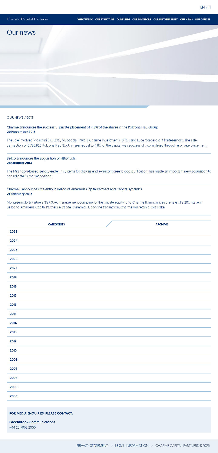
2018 (13, 286)
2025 (13, 231)
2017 (13, 295)
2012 (13, 341)
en (202, 7)
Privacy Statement (92, 445)
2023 (13, 250)
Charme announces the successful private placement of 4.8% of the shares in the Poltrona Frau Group (82, 127)
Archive (162, 224)
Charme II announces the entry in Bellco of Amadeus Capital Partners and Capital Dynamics (74, 189)
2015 (13, 314)
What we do (85, 19)
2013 (13, 332)
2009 (13, 359)
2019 (13, 277)
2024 (13, 240)
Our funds (123, 19)
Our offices (202, 19)
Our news (186, 19)
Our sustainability (165, 19)
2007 (13, 368)
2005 (13, 387)
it (209, 7)
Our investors (141, 19)
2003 (13, 396)
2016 (13, 304)
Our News (15, 117)
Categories (56, 224)
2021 (13, 268)
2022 (13, 259)
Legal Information (132, 445)
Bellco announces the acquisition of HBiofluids (41, 158)
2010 (13, 350)
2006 (13, 378)
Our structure (104, 19)
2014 (13, 323)
